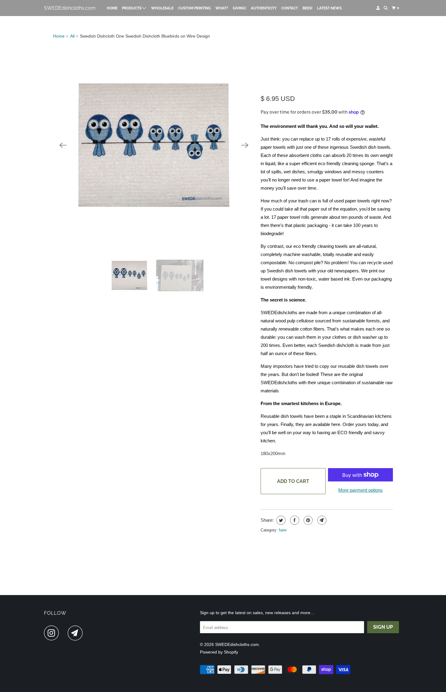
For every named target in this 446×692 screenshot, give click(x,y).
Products (132, 8)
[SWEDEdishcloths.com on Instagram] (53, 632)
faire (282, 530)
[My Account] (378, 8)
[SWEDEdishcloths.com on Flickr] (64, 632)
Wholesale (162, 8)
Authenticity (264, 8)
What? (221, 8)
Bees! (307, 8)
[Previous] (62, 145)
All (72, 36)
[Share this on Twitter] (280, 520)
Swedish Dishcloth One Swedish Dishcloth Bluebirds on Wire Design (327, 67)
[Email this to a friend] (321, 520)
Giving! (239, 8)
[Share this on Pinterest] (307, 520)
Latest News (329, 8)
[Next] (245, 145)
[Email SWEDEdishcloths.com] (77, 632)
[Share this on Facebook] (294, 520)
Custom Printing (194, 8)
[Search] (386, 8)
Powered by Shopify (219, 652)
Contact (289, 8)
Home (112, 8)
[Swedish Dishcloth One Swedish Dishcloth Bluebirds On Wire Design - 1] (154, 145)
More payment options (360, 490)
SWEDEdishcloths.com (70, 8)
